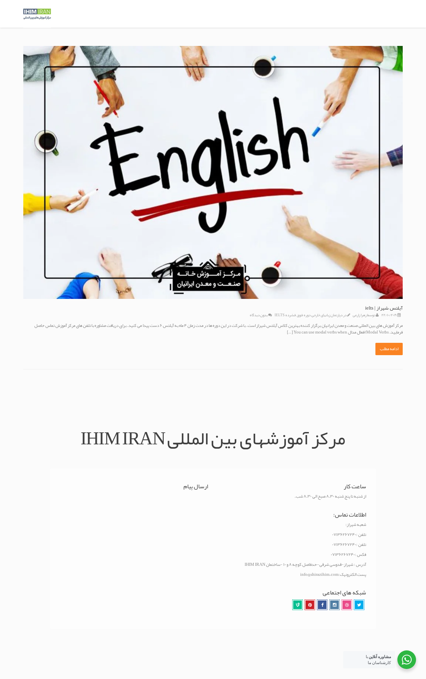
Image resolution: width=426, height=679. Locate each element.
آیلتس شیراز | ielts (384, 308)
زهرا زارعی (359, 315)
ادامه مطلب (389, 348)
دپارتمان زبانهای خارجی (327, 315)
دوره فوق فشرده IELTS (293, 315)
